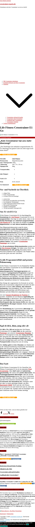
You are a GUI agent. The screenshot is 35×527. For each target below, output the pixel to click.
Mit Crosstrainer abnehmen (10, 81)
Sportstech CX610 (6, 385)
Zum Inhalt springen (5, 0)
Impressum (3, 513)
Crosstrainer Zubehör (12, 122)
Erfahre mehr (4, 526)
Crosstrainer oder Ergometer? (15, 119)
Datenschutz (10, 513)
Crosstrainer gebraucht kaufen (15, 117)
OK (27, 524)
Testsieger (3, 333)
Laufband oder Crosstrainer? (14, 120)
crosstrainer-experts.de (8, 4)
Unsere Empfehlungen (9, 123)
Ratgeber (5, 84)
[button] (19, 116)
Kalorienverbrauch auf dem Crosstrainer (14, 82)
